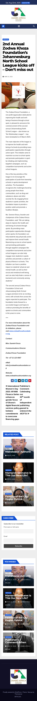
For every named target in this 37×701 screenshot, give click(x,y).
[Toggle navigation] (19, 26)
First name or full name (11, 527)
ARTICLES (5, 39)
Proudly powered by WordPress (12, 692)
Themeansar (18, 694)
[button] (34, 26)
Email (5, 536)
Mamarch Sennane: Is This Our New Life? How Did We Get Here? (18, 476)
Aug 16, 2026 (11, 646)
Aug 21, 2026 (11, 579)
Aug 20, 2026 (11, 624)
